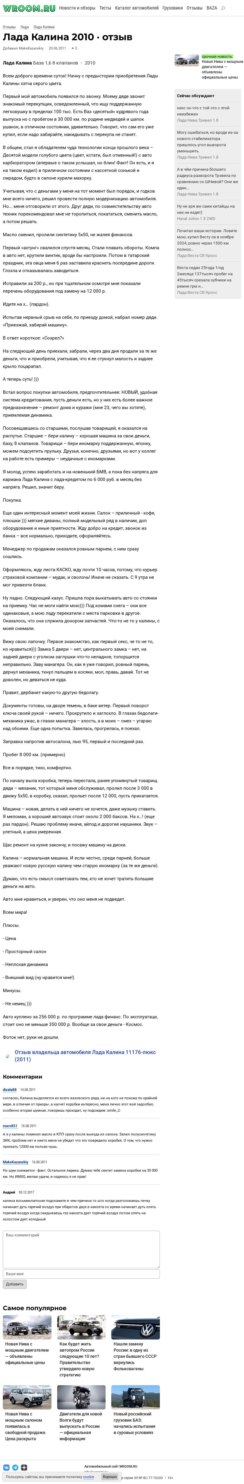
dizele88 (10, 1090)
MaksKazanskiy (15, 1162)
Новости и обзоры (77, 8)
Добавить (15, 1284)
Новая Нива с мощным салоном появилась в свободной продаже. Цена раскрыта (25, 1426)
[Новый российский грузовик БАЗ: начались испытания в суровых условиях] (135, 1397)
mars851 (10, 1126)
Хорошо (110, 1476)
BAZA (212, 8)
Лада (24, 27)
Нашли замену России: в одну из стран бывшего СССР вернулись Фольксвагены (135, 1356)
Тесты (105, 8)
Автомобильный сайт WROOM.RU (110, 1466)
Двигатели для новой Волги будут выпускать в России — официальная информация (81, 1426)
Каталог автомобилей (137, 8)
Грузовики (173, 8)
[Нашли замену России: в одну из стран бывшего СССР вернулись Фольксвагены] (135, 1327)
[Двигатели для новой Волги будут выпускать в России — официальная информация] (81, 1397)
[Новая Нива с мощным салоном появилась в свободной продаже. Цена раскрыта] (27, 1397)
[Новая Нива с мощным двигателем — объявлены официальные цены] (27, 1327)
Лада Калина (44, 27)
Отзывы (195, 8)
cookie (88, 1477)
